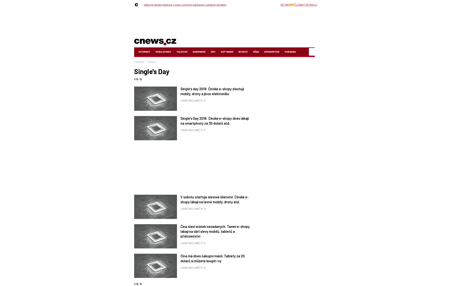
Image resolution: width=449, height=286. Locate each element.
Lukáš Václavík (189, 100)
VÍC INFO (285, 4)
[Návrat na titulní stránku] (155, 41)
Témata (152, 61)
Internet (144, 51)
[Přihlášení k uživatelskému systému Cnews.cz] (312, 52)
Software (227, 51)
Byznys (243, 51)
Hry (213, 51)
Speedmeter (271, 51)
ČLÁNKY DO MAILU (305, 4)
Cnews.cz (139, 61)
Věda (256, 51)
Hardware (199, 51)
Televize (181, 51)
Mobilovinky (163, 51)
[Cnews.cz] (137, 5)
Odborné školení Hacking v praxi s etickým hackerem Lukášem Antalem (185, 4)
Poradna (290, 51)
